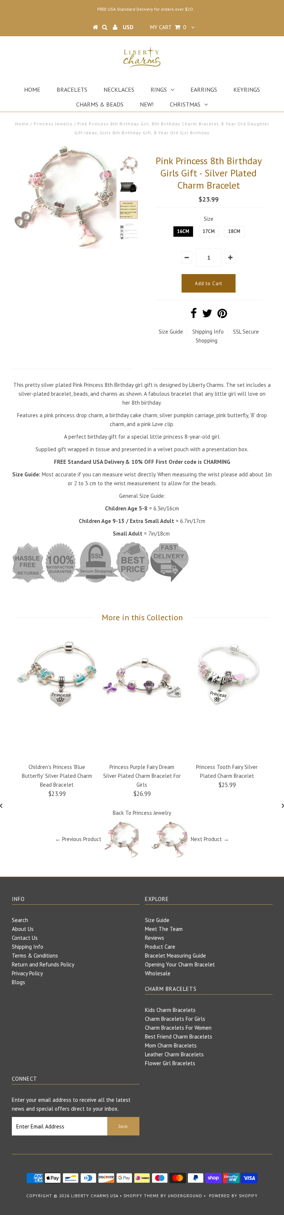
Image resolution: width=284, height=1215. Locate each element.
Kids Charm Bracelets (170, 1009)
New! (146, 104)
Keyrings (246, 89)
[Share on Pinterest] (222, 315)
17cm (209, 231)
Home (32, 89)
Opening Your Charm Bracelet (180, 964)
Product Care (160, 946)
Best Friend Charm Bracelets (178, 1036)
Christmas (185, 104)
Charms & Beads (100, 104)
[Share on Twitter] (207, 315)
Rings (159, 89)
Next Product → (210, 839)
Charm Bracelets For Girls (175, 1018)
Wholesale (157, 973)
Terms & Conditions (35, 955)
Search (20, 920)
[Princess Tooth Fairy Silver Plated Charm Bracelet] (227, 714)
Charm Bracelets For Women (178, 1027)
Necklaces (119, 89)
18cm (234, 231)
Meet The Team (164, 928)
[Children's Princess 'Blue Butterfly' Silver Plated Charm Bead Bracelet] (57, 714)
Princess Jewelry (53, 123)
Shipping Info (208, 331)
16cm (183, 231)
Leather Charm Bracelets (174, 1054)
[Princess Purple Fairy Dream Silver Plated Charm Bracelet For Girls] (142, 714)
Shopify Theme (141, 1195)
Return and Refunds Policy (43, 964)
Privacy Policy (27, 973)
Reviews (154, 937)
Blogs (18, 982)
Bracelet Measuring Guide (175, 955)
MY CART (168, 27)
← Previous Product (78, 839)
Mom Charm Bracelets (171, 1045)
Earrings (203, 89)
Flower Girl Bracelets (170, 1063)
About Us (23, 928)
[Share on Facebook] (193, 315)
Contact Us (25, 937)
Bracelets (72, 89)
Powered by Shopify (233, 1195)
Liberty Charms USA (94, 1195)
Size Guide (171, 331)
